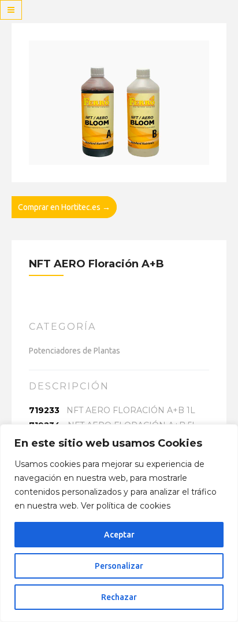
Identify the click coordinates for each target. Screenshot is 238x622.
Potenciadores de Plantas (74, 350)
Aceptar (119, 534)
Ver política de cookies (125, 505)
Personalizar (119, 566)
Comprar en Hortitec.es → (64, 207)
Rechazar (119, 597)
